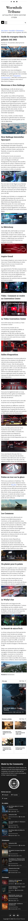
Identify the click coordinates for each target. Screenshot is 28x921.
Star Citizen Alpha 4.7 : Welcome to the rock (17, 822)
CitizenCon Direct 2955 (14, 868)
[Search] (25, 22)
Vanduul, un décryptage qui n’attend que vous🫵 (15, 881)
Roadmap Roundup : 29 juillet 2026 (20, 748)
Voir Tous (21, 681)
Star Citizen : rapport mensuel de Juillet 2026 (20, 733)
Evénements (19, 30)
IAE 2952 (13, 485)
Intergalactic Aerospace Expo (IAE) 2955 (17, 851)
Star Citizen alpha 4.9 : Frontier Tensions (13, 709)
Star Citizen (4, 30)
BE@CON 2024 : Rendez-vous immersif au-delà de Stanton (15, 896)
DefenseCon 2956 (13, 814)
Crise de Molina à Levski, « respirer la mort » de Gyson (17, 887)
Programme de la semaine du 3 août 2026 (7, 749)
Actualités (12, 30)
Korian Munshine (9, 712)
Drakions (12, 883)
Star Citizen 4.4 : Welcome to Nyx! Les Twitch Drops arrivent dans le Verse (17, 860)
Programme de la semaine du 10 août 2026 (7, 733)
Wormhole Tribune (14, 9)
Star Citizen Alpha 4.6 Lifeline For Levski (17, 830)
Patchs (16, 705)
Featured (12, 705)
